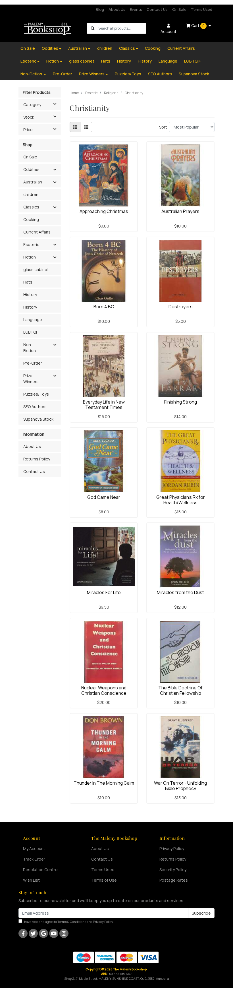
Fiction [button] (29, 257)
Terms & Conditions (71, 921)
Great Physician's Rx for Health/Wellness (180, 500)
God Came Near (103, 497)
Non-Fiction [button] (29, 347)
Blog (100, 9)
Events (136, 9)
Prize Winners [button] (31, 378)
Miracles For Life (104, 592)
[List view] (86, 127)
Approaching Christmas (104, 211)
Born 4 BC (103, 306)
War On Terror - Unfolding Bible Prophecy (180, 785)
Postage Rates (173, 880)
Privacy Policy (171, 848)
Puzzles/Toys (128, 74)
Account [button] (168, 31)
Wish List (31, 880)
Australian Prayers (180, 211)
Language (168, 61)
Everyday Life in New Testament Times (104, 404)
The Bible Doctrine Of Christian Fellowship (180, 690)
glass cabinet (81, 61)
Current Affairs (181, 48)
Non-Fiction (31, 74)
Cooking (153, 48)
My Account (34, 848)
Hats (105, 61)
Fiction (52, 61)
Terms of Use (104, 880)
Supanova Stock (194, 74)
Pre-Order (62, 74)
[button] (55, 170)
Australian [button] (32, 182)
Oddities (50, 48)
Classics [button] (31, 207)
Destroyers (180, 306)
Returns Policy (36, 459)
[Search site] (92, 28)
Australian (77, 48)
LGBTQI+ (192, 61)
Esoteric (28, 61)
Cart (197, 25)
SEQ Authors (160, 74)
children (104, 48)
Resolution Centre (40, 869)
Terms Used (201, 9)
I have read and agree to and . (68, 921)
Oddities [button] (31, 169)
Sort (163, 127)
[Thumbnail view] (75, 127)
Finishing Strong (180, 402)
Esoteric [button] (31, 244)
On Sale (179, 9)
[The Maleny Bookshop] (48, 28)
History (124, 61)
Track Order (34, 859)
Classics (127, 48)
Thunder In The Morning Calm (104, 783)
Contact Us (157, 9)
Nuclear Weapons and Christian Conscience (103, 690)
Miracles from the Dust (180, 592)
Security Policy (172, 869)
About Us (117, 9)
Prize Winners (92, 74)
